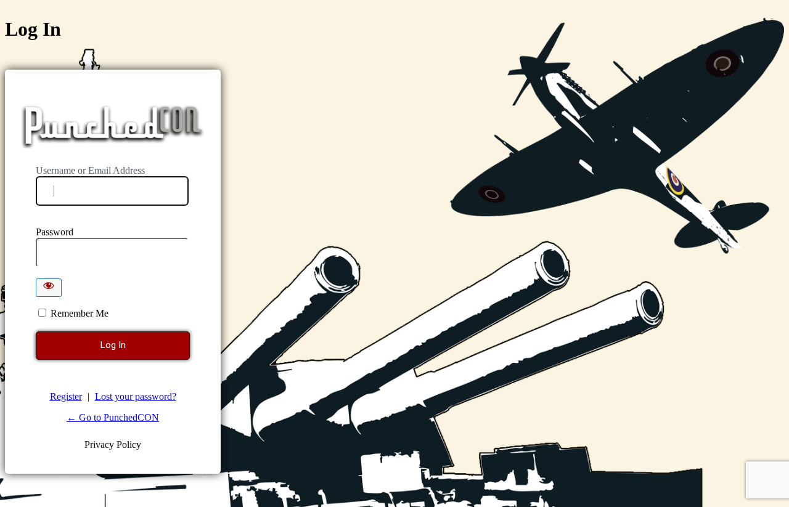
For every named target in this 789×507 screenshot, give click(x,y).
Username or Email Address (90, 170)
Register (66, 396)
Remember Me (79, 313)
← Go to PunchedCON (113, 417)
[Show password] (49, 287)
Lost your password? (135, 396)
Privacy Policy (112, 444)
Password (54, 232)
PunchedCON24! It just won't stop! (113, 125)
